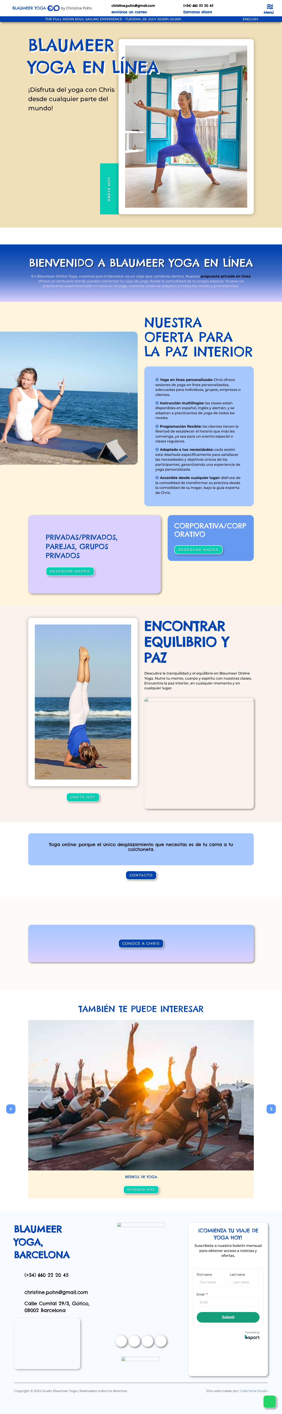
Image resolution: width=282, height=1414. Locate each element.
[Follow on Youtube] (147, 1341)
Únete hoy (109, 188)
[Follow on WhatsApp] (161, 1341)
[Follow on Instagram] (134, 1341)
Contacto (141, 875)
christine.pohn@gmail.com (133, 6)
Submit (228, 1317)
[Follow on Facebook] (121, 1341)
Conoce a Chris (141, 943)
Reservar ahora (70, 571)
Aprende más (141, 1190)
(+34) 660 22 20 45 (46, 1275)
